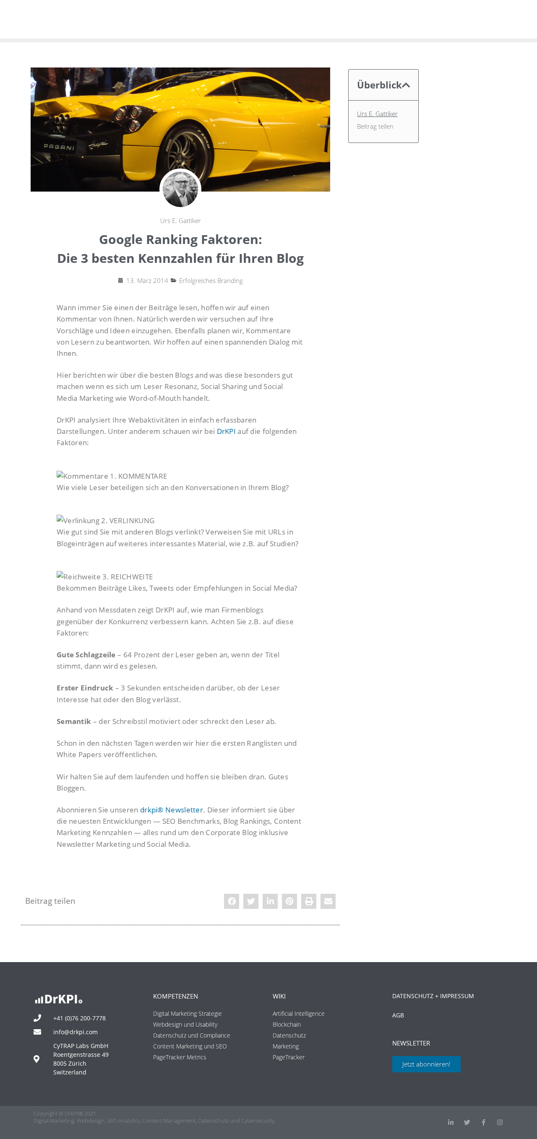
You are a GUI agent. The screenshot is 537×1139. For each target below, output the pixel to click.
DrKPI (226, 431)
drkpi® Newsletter (171, 810)
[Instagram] (500, 1122)
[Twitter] (467, 1122)
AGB (398, 1015)
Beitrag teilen (375, 126)
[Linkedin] (451, 1122)
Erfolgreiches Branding (211, 280)
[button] (231, 901)
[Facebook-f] (483, 1122)
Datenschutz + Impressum (433, 996)
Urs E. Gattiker (377, 113)
